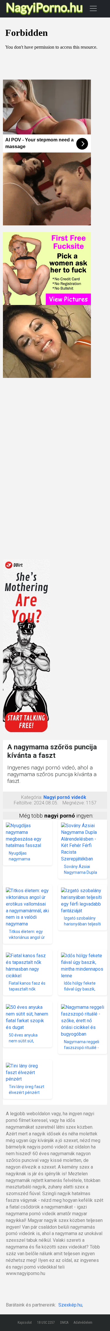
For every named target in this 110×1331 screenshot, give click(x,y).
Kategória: (31, 797)
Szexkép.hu (70, 1305)
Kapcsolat (25, 1323)
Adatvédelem (83, 1323)
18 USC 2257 (46, 1323)
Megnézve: (73, 803)
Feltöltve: (23, 803)
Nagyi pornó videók (64, 797)
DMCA (64, 1323)
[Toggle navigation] (93, 8)
